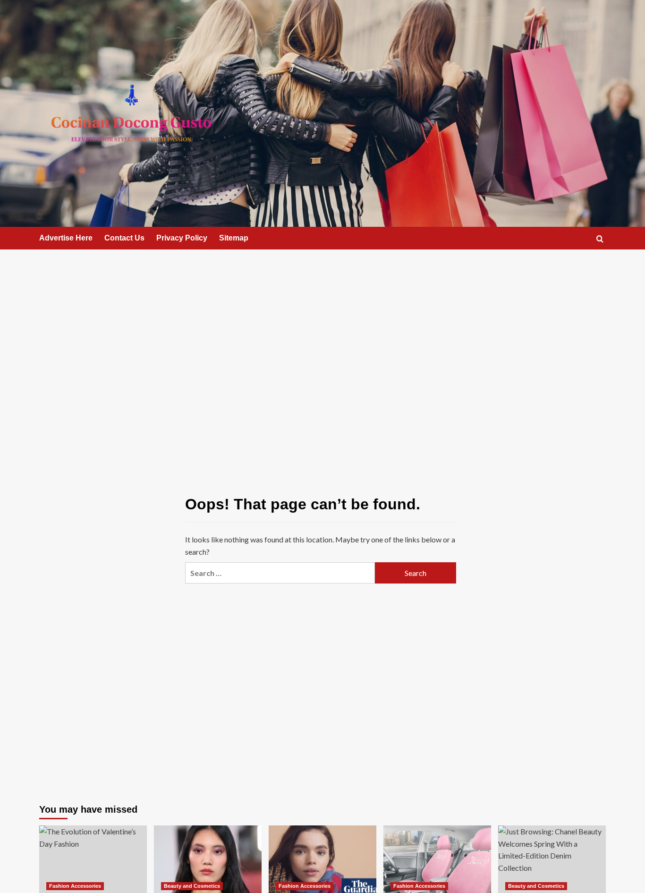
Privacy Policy (181, 238)
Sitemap (233, 238)
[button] (600, 239)
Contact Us (124, 238)
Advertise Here (66, 238)
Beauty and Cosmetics (192, 886)
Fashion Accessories (75, 886)
